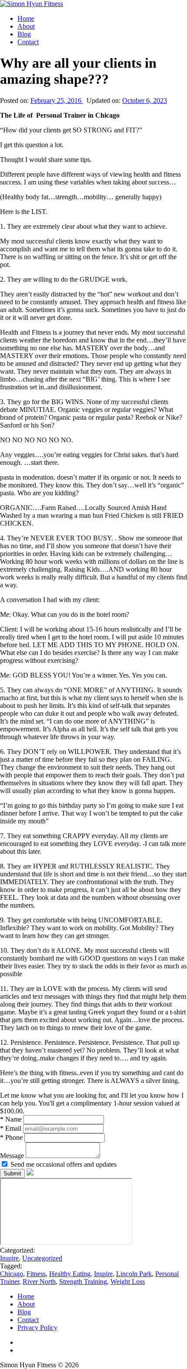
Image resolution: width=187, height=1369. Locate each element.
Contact (28, 42)
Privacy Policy (37, 1327)
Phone (12, 1137)
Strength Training (83, 1281)
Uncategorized (42, 1258)
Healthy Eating (69, 1273)
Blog (24, 34)
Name (11, 1119)
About (26, 26)
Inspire (9, 1258)
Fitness (36, 1273)
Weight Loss (127, 1281)
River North (39, 1281)
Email (11, 1128)
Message (13, 1155)
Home (25, 18)
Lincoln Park (134, 1273)
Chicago (11, 1273)
